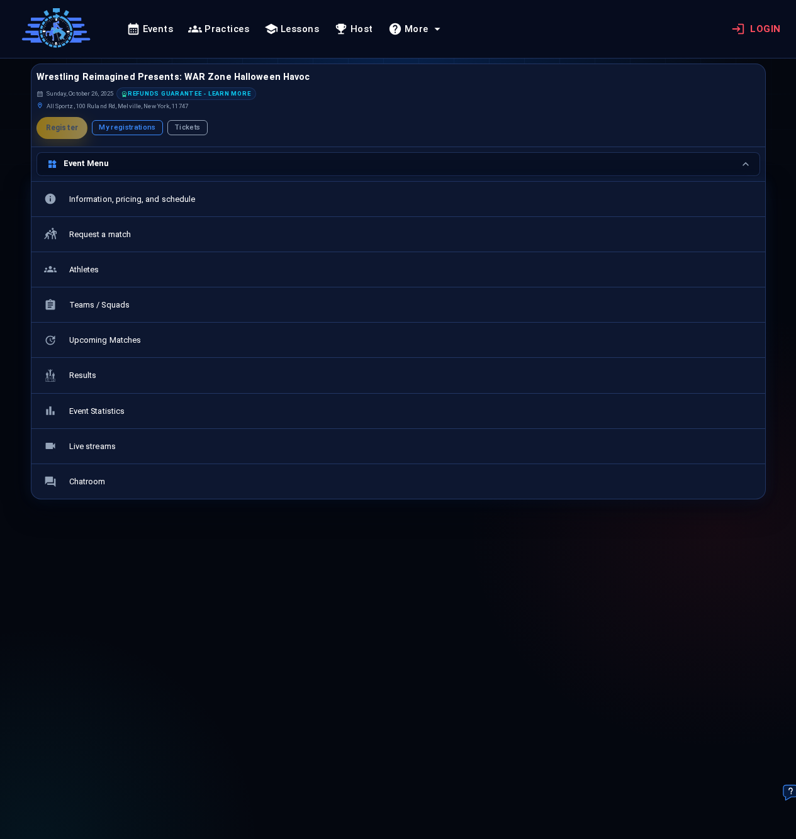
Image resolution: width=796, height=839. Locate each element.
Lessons (300, 29)
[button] (186, 93)
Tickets (187, 127)
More (417, 29)
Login (765, 29)
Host (361, 29)
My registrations (127, 127)
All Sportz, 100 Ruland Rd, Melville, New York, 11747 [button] (117, 106)
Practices (227, 29)
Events (158, 29)
